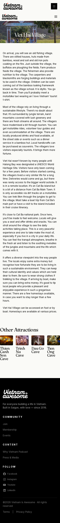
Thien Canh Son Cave (5, 353)
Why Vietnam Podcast (15, 451)
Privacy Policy (24, 511)
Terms (6, 511)
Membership (10, 429)
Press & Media (11, 457)
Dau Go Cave (37, 350)
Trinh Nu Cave (20, 352)
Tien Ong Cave (51, 352)
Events (6, 435)
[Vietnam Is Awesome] (10, 17)
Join (5, 424)
